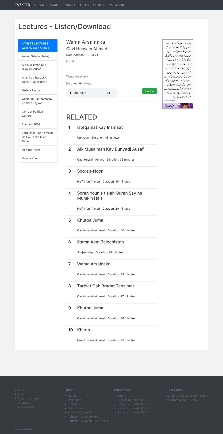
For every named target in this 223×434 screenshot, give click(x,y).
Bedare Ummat (32, 90)
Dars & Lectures (28, 398)
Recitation (74, 400)
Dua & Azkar (26, 407)
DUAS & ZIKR (115, 5)
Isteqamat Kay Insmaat (100, 127)
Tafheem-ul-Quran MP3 (83, 416)
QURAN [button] (39, 5)
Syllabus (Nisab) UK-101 (133, 404)
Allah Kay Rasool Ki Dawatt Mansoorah (34, 79)
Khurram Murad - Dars (182, 400)
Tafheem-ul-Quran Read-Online (88, 420)
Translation (75, 404)
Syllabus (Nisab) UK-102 (133, 408)
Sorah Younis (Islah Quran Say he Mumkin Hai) (109, 196)
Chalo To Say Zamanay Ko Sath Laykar (37, 101)
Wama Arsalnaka (93, 263)
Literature (24, 402)
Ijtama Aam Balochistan (100, 241)
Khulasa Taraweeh (80, 412)
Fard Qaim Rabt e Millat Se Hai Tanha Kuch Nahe (37, 137)
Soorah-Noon (90, 171)
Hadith (22, 394)
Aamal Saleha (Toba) (35, 56)
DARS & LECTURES (76, 5)
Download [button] (149, 91)
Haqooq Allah (31, 149)
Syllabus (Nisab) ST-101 (133, 412)
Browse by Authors (130, 400)
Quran (22, 390)
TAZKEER (22, 5)
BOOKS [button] (96, 5)
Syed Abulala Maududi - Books (187, 395)
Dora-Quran (75, 408)
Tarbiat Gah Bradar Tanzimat (105, 285)
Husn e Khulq (30, 158)
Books (122, 395)
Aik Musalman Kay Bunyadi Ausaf (34, 67)
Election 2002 (31, 124)
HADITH (55, 5)
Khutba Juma (90, 220)
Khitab (83, 329)
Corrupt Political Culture (33, 113)
